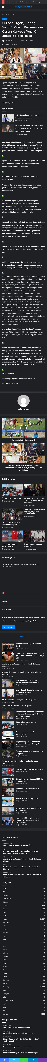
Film (4, 916)
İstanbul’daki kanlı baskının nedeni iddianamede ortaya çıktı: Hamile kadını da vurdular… (29, 128)
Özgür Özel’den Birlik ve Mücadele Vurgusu (11, 523)
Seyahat (6, 980)
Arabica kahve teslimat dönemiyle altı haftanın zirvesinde (25, 2)
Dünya (5, 905)
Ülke (4, 997)
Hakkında (6, 922)
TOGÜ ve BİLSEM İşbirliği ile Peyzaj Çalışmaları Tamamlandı (34, 511)
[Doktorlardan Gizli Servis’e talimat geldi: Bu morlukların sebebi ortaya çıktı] (8, 656)
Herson (5, 932)
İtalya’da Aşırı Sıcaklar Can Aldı (33, 545)
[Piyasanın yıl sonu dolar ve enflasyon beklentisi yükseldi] (8, 683)
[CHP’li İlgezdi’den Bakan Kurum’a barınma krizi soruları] (8, 118)
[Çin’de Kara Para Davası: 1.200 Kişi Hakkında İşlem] (8, 782)
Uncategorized (8, 1000)
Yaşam (5, 1014)
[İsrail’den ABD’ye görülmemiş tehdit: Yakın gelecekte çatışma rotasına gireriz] (8, 821)
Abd (4, 888)
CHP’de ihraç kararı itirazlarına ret (9, 545)
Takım (5, 983)
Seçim (5, 977)
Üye (4, 1004)
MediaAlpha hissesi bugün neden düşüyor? (19, 700)
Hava (5, 926)
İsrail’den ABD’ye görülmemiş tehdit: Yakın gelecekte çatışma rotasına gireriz (29, 820)
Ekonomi (6, 909)
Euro (4, 912)
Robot (5, 966)
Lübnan (5, 953)
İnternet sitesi (6, 609)
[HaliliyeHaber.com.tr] (23, 6)
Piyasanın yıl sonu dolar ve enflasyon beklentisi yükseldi (27, 681)
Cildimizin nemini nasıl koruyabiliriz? (25, 733)
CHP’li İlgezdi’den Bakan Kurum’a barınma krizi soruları (29, 691)
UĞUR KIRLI (8, 41)
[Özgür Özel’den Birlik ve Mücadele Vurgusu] (12, 514)
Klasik (5, 949)
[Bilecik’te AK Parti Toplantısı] (8, 801)
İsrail (4, 946)
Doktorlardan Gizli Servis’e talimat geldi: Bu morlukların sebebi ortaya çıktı (30, 655)
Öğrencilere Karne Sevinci (12, 498)
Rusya (5, 970)
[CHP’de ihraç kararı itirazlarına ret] (12, 536)
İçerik (5, 936)
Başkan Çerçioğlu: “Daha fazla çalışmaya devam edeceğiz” (34, 500)
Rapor (5, 960)
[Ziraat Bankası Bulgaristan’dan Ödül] (8, 647)
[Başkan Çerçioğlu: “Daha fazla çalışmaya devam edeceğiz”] (34, 490)
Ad (3, 593)
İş (3, 943)
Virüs (4, 1007)
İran (4, 939)
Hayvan (5, 929)
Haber (13, 14)
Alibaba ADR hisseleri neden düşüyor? (17, 706)
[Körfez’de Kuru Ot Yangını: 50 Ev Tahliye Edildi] (8, 811)
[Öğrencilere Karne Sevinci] (12, 490)
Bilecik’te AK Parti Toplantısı (27, 798)
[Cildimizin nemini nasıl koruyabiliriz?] (8, 735)
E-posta (5, 601)
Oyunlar (5, 956)
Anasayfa (7, 14)
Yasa (4, 1010)
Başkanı (5, 895)
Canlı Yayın (7, 899)
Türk (4, 990)
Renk (4, 963)
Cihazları (6, 902)
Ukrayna (6, 994)
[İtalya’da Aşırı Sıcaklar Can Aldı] (34, 536)
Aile (4, 892)
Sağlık (5, 973)
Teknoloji (6, 987)
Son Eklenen (23, 637)
